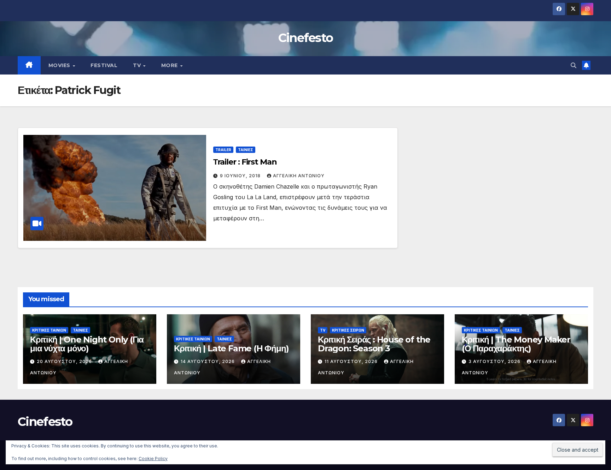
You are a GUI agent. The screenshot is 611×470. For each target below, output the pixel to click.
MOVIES (60, 65)
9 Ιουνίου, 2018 (241, 175)
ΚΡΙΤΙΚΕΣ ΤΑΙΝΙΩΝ (49, 330)
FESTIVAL (104, 65)
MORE (170, 65)
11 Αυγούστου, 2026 (352, 361)
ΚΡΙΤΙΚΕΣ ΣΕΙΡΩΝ (348, 330)
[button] (573, 65)
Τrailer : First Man (245, 162)
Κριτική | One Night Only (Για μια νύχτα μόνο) (87, 343)
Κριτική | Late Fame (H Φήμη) (231, 348)
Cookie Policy (153, 458)
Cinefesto (305, 37)
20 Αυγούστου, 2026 (65, 361)
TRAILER (223, 150)
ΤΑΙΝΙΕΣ (245, 150)
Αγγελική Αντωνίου (299, 175)
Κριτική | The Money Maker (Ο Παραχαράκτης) (516, 343)
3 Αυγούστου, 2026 (495, 361)
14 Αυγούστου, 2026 (208, 361)
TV (137, 65)
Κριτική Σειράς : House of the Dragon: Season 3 (374, 343)
